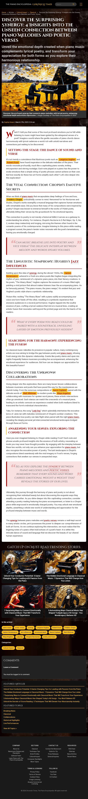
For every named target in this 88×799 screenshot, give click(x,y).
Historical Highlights (12, 720)
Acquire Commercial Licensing (35, 783)
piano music (27, 196)
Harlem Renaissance (10, 632)
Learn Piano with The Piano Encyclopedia (16, 759)
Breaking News (9, 711)
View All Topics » (10, 728)
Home (4, 12)
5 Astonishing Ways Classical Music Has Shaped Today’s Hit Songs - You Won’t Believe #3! (39, 698)
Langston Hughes (67, 159)
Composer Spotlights (35, 759)
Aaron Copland (59, 390)
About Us (16, 749)
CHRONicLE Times (42, 4)
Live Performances (11, 723)
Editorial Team (16, 756)
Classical (33, 12)
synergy (32, 273)
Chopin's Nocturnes (33, 637)
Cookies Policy (35, 777)
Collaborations (9, 717)
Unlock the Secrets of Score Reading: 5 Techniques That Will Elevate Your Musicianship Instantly (42, 701)
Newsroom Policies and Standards (16, 752)
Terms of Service (35, 774)
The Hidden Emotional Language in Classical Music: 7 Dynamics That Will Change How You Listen (42, 692)
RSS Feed (72, 749)
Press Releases (53, 754)
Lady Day (36, 411)
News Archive (72, 754)
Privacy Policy (34, 772)
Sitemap (72, 751)
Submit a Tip (53, 751)
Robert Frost (13, 162)
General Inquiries (53, 756)
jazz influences (26, 632)
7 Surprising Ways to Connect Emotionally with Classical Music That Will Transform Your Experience (43, 695)
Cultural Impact (22, 12)
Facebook (53, 772)
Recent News (71, 756)
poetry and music (49, 637)
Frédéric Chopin (70, 628)
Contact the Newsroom (53, 749)
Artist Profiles (34, 754)
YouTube (53, 774)
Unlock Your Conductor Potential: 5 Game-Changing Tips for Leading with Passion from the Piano (42, 689)
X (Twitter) (53, 777)
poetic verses (59, 470)
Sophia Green (9, 122)
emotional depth (40, 632)
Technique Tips (35, 751)
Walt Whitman (29, 393)
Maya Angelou (63, 393)
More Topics (35, 762)
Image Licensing (34, 779)
